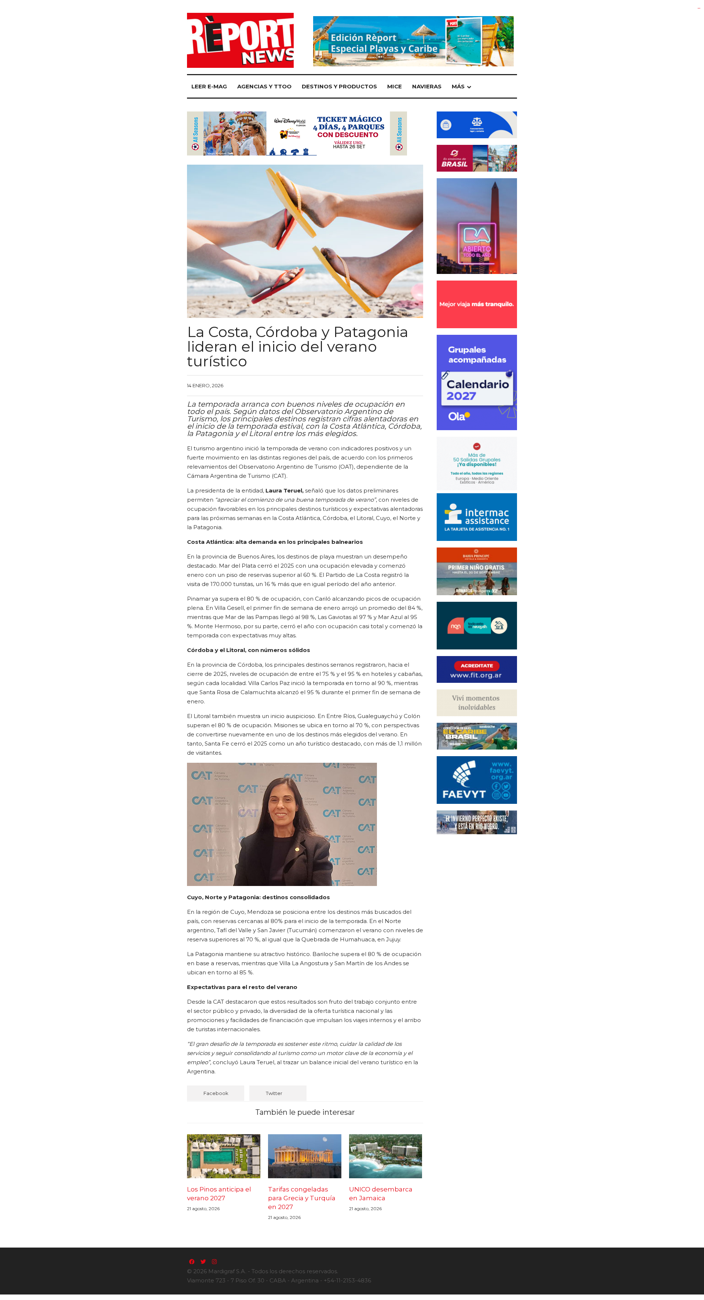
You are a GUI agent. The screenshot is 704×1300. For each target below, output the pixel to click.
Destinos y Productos (339, 86)
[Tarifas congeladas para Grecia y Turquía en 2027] (304, 1156)
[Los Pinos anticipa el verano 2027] (223, 1156)
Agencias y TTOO (264, 86)
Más (458, 86)
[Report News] (240, 40)
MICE (394, 86)
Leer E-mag (209, 86)
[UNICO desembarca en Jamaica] (385, 1156)
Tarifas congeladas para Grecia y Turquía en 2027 (302, 1198)
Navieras (426, 86)
